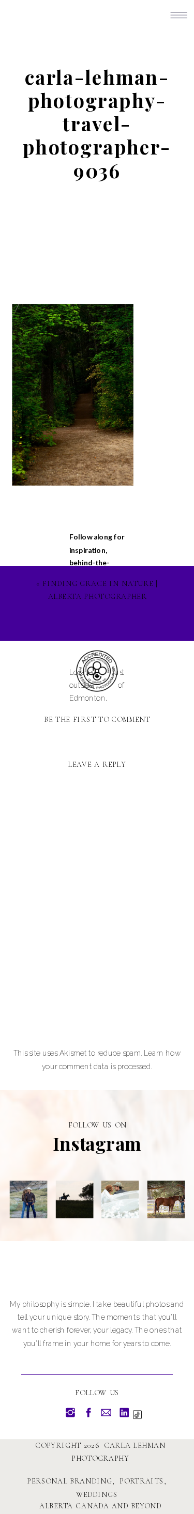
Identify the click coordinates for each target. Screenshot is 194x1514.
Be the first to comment (97, 719)
